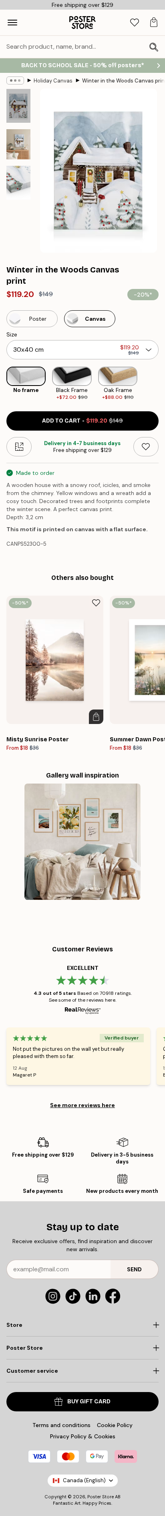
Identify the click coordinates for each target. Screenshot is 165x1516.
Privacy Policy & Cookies (82, 1436)
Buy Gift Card (89, 1401)
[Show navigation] (12, 22)
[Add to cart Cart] (96, 717)
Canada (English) (84, 1480)
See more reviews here (82, 1105)
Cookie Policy (115, 1425)
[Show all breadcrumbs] (15, 80)
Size (11, 334)
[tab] (134, 22)
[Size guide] (19, 446)
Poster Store (100, 1496)
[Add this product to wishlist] (146, 446)
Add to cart (82, 420)
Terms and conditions (61, 1425)
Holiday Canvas (53, 80)
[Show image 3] (18, 183)
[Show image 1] (18, 106)
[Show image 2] (18, 144)
